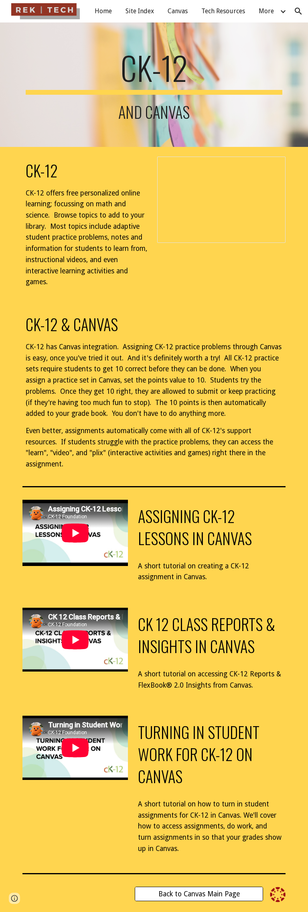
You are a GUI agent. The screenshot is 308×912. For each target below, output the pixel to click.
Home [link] (103, 11)
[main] (153, 84)
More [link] (266, 11)
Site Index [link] (140, 11)
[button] (298, 11)
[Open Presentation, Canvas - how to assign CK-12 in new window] (270, 167)
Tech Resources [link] (223, 11)
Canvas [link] (178, 11)
